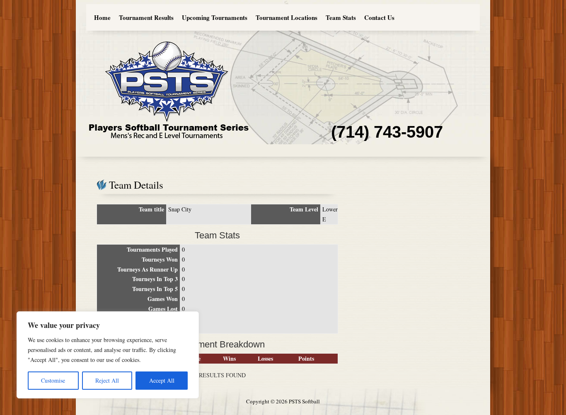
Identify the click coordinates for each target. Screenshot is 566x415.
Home (102, 17)
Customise (53, 380)
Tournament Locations (286, 17)
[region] (108, 354)
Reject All (107, 380)
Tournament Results (146, 17)
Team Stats (341, 17)
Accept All (161, 380)
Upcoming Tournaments (214, 17)
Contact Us (379, 17)
